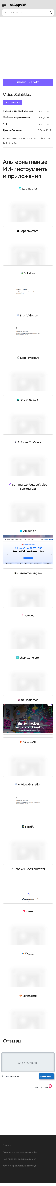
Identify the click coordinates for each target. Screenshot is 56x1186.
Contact (7, 1145)
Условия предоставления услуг (19, 1165)
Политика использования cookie (20, 1152)
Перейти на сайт (28, 82)
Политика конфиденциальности (20, 1159)
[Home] (18, 5)
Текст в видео (12, 102)
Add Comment (46, 1076)
